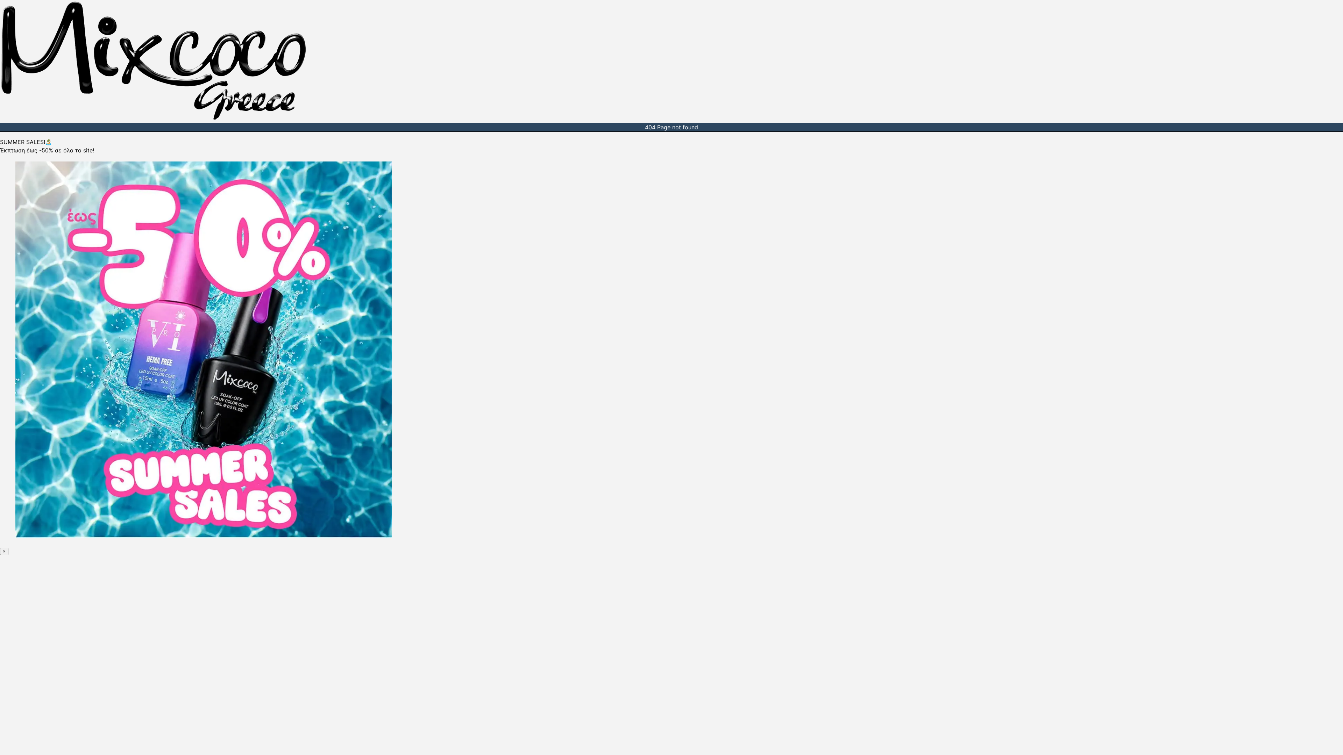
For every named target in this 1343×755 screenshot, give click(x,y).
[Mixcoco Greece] (153, 118)
